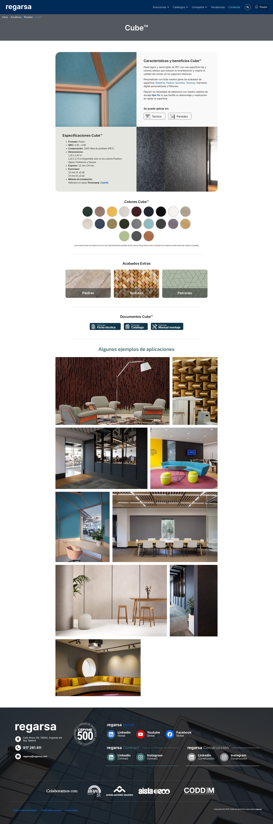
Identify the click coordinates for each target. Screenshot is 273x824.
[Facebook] (170, 734)
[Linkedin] (111, 734)
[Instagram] (140, 757)
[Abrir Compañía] (206, 7)
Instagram (155, 755)
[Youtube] (140, 734)
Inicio (5, 17)
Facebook (184, 732)
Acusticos (16, 17)
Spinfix (105, 182)
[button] (248, 7)
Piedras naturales (175, 82)
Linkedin (124, 732)
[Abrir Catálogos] (187, 7)
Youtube (153, 732)
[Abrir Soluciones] (168, 7)
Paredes (28, 17)
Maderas (160, 82)
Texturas (190, 82)
